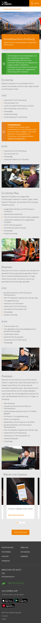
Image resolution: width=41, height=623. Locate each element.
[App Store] (7, 601)
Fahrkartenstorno (8, 577)
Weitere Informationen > (17, 138)
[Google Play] (21, 601)
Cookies (5, 616)
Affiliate (5, 556)
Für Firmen (6, 552)
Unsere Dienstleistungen (12, 9)
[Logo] (7, 3)
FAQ (3, 573)
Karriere (24, 556)
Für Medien (25, 552)
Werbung (6, 561)
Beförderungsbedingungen (12, 612)
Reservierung (7, 547)
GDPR (4, 619)
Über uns (24, 547)
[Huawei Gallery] (8, 606)
